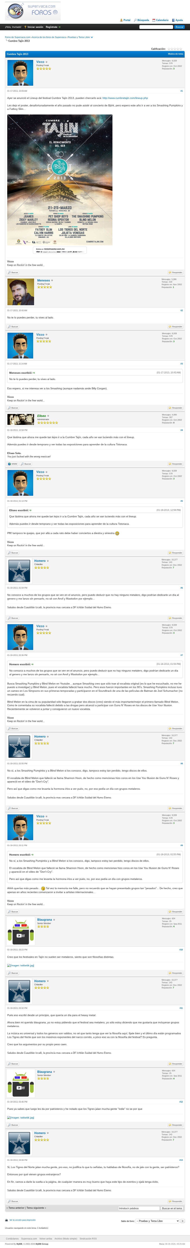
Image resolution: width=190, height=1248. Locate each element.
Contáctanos (12, 1238)
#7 (182, 655)
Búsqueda (143, 20)
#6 (182, 588)
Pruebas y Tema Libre (79, 37)
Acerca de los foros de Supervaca (49, 37)
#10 (181, 950)
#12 (181, 1102)
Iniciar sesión (35, 27)
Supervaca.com (29, 1238)
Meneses (43, 280)
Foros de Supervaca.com (17, 37)
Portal (127, 20)
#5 (182, 501)
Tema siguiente (35, 1207)
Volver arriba (45, 1238)
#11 (181, 1008)
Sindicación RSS (88, 1238)
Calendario (162, 20)
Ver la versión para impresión (22, 1220)
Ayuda (179, 20)
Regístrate (51, 27)
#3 (182, 364)
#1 (182, 91)
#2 (182, 310)
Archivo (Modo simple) (66, 1238)
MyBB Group (42, 1244)
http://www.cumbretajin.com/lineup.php (125, 97)
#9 (182, 845)
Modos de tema (175, 54)
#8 (182, 763)
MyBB (19, 1244)
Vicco (40, 61)
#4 (182, 430)
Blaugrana (44, 919)
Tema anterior (16, 1207)
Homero (40, 560)
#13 (181, 1160)
